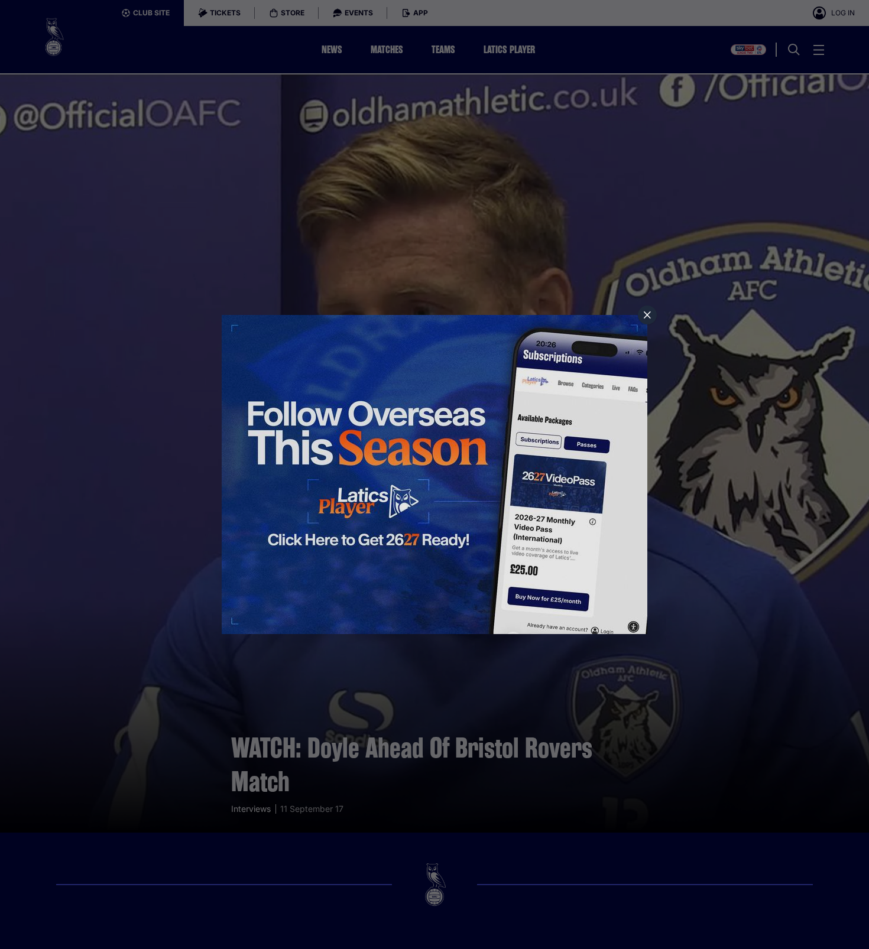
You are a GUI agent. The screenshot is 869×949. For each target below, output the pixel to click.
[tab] (647, 315)
